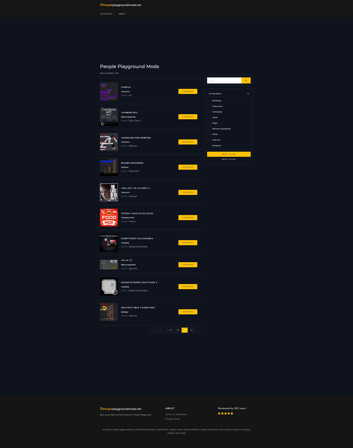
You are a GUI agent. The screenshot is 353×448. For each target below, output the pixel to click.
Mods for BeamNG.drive (145, 429)
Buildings (216, 100)
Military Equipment (221, 128)
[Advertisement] (176, 37)
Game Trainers (225, 429)
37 (171, 330)
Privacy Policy (172, 418)
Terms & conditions (176, 414)
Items (215, 117)
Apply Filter (229, 154)
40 (191, 330)
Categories (106, 14)
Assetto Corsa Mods (209, 429)
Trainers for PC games (241, 429)
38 (177, 330)
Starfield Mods (163, 429)
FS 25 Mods (107, 429)
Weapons (216, 145)
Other (215, 134)
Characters (217, 106)
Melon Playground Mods (123, 429)
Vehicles (216, 140)
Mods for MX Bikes (191, 429)
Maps (214, 123)
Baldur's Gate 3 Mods (177, 433)
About (122, 14)
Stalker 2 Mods (176, 429)
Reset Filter (229, 159)
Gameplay (217, 111)
